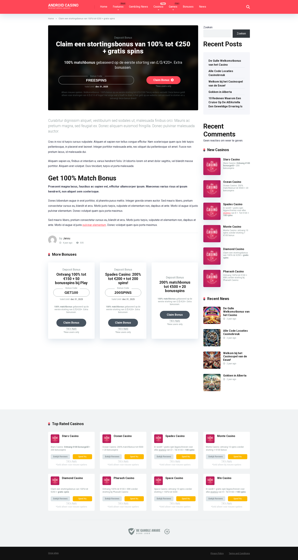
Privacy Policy (217, 553)
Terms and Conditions (239, 553)
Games (173, 6)
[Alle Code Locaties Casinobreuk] (212, 345)
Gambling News (138, 6)
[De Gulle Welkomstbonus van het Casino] (212, 323)
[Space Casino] (158, 484)
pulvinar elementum (94, 225)
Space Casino (174, 478)
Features (118, 6)
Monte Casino (232, 226)
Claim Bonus (161, 80)
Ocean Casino (232, 182)
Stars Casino (231, 159)
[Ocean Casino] (212, 196)
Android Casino (63, 5)
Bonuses (188, 6)
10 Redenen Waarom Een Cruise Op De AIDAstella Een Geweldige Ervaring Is (225, 102)
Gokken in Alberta (220, 92)
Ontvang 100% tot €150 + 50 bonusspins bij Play (71, 278)
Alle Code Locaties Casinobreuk (220, 73)
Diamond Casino (233, 249)
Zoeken (207, 27)
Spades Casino (232, 204)
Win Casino (224, 478)
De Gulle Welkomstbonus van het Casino (224, 62)
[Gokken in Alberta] (212, 390)
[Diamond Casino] (212, 263)
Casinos (158, 6)
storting (227, 213)
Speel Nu (82, 456)
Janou (66, 238)
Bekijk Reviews (60, 456)
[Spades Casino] (212, 219)
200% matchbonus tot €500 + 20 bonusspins (174, 286)
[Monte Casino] (212, 241)
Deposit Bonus (123, 37)
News (202, 6)
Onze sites (53, 553)
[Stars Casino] (212, 174)
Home (103, 6)
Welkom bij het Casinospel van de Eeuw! (225, 83)
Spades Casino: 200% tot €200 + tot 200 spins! (123, 278)
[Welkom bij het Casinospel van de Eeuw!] (212, 367)
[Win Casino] (210, 484)
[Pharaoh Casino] (212, 286)
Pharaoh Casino (233, 271)
